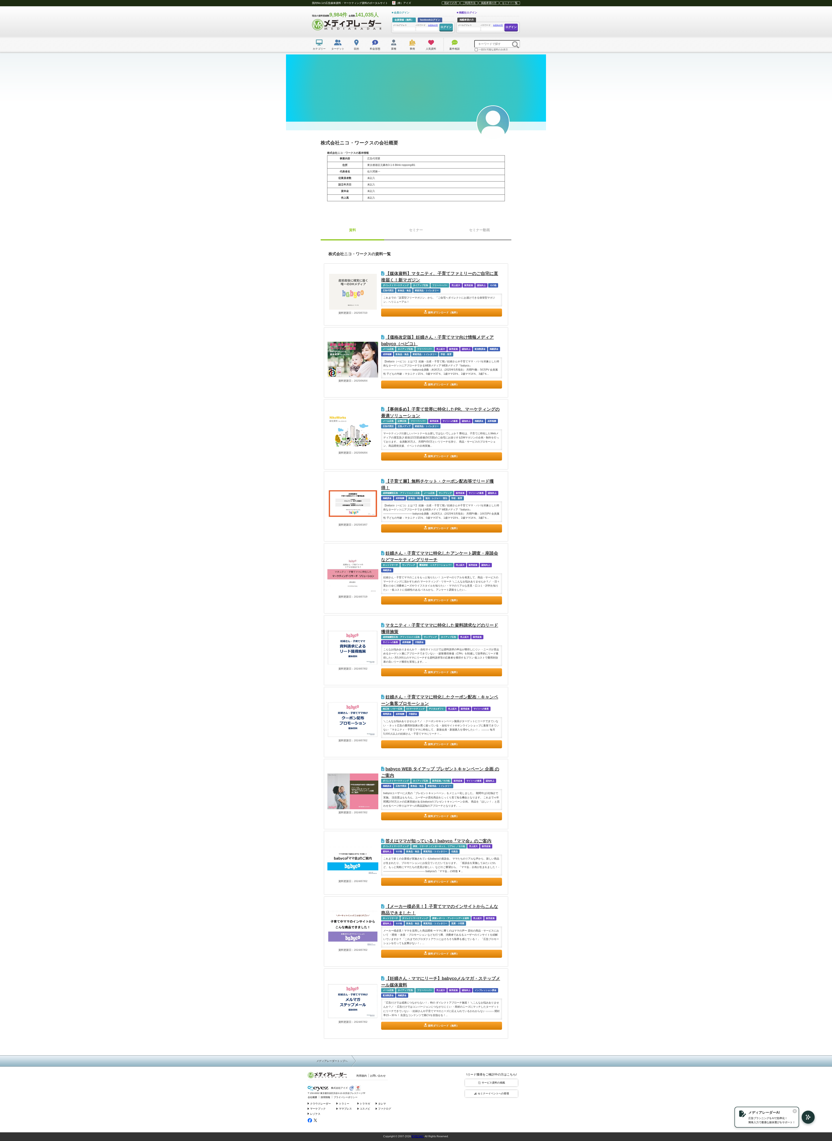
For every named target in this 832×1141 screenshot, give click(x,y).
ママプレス (345, 1108)
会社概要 (312, 1097)
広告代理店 (388, 290)
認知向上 (481, 285)
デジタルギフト (436, 709)
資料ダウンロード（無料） (443, 312)
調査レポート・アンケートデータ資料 (450, 918)
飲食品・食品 (404, 290)
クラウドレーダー (320, 1103)
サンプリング (445, 493)
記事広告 (402, 421)
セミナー (416, 230)
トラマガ (365, 1103)
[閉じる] (795, 1111)
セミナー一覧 (510, 3)
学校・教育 (446, 354)
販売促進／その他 (441, 781)
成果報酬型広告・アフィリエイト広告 (401, 493)
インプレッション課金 (485, 990)
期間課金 (387, 714)
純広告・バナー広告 (392, 709)
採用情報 (325, 1097)
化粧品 (454, 851)
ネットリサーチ (390, 565)
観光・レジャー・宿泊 (436, 498)
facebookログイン (430, 19)
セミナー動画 (479, 230)
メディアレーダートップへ (332, 1061)
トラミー (344, 1103)
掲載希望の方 (489, 3)
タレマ (382, 1103)
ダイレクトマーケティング (396, 285)
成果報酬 (387, 354)
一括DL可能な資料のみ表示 (493, 49)
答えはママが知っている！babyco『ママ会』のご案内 (438, 841)
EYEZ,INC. (418, 1136)
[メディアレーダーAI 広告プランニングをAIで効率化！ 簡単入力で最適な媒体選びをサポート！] (806, 1117)
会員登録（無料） (404, 19)
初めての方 (450, 3)
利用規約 (361, 1075)
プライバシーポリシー (346, 1097)
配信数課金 (480, 349)
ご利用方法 (469, 3)
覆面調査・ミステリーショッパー (435, 565)
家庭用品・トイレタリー (427, 290)
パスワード (427, 25)
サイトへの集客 (450, 421)
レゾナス (315, 1113)
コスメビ (365, 1108)
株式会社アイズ (339, 1088)
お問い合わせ (378, 1075)
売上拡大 (456, 285)
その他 (493, 285)
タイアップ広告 (420, 285)
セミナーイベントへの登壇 (493, 1093)
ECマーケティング (415, 709)
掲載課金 (494, 349)
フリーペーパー (439, 285)
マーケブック (318, 1108)
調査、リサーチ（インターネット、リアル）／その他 (439, 846)
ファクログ (384, 1108)
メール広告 (388, 349)
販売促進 (468, 285)
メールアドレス (400, 25)
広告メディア (404, 426)
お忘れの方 (433, 25)
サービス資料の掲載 (493, 1082)
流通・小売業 (457, 923)
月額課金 (419, 642)
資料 (352, 230)
